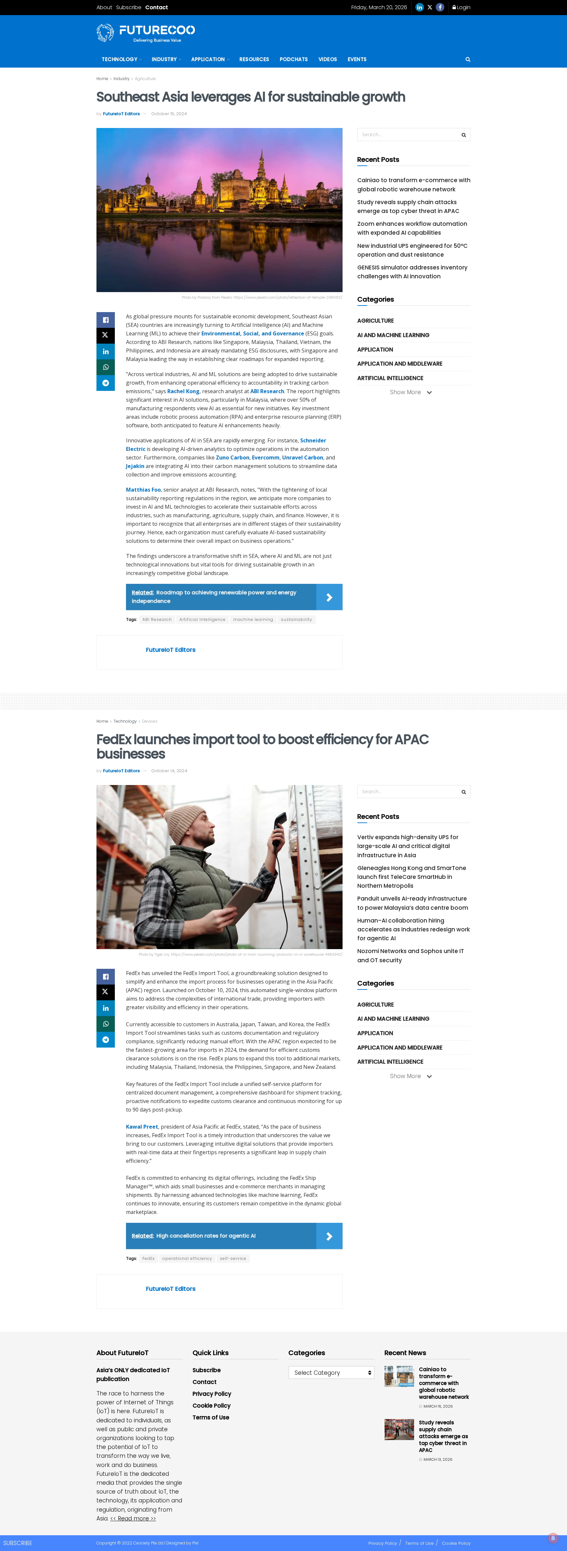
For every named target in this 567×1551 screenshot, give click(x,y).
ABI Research (267, 391)
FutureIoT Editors (121, 114)
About (104, 7)
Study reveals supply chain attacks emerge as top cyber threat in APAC (443, 1436)
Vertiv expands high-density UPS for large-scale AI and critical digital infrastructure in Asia (407, 846)
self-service (233, 1258)
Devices (150, 721)
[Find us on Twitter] (430, 7)
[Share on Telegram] (105, 383)
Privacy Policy (212, 1394)
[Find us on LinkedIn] (419, 7)
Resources (254, 59)
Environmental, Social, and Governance (252, 333)
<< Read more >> (133, 1518)
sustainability (296, 619)
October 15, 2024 (169, 114)
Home (102, 78)
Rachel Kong (183, 391)
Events (357, 59)
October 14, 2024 (169, 771)
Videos (328, 59)
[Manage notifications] (553, 1538)
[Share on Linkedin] (105, 351)
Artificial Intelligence (202, 619)
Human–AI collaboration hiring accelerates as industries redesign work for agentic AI (413, 929)
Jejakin (135, 466)
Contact (156, 7)
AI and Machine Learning (393, 335)
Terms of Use (211, 1417)
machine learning (253, 619)
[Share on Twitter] (105, 336)
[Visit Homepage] (145, 33)
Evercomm (266, 457)
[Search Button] (468, 59)
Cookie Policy (212, 1406)
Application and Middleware (400, 364)
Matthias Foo (143, 489)
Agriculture (145, 78)
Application (208, 59)
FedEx (148, 1258)
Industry (164, 59)
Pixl (195, 1543)
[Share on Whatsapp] (105, 367)
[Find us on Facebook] (440, 7)
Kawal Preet (142, 1126)
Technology (119, 59)
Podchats (294, 59)
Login (463, 7)
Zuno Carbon (232, 457)
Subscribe (128, 7)
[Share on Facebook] (105, 320)
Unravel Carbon (302, 457)
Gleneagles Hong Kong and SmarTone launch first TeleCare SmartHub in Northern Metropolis (411, 877)
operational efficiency (187, 1258)
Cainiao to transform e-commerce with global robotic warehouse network (444, 1383)
